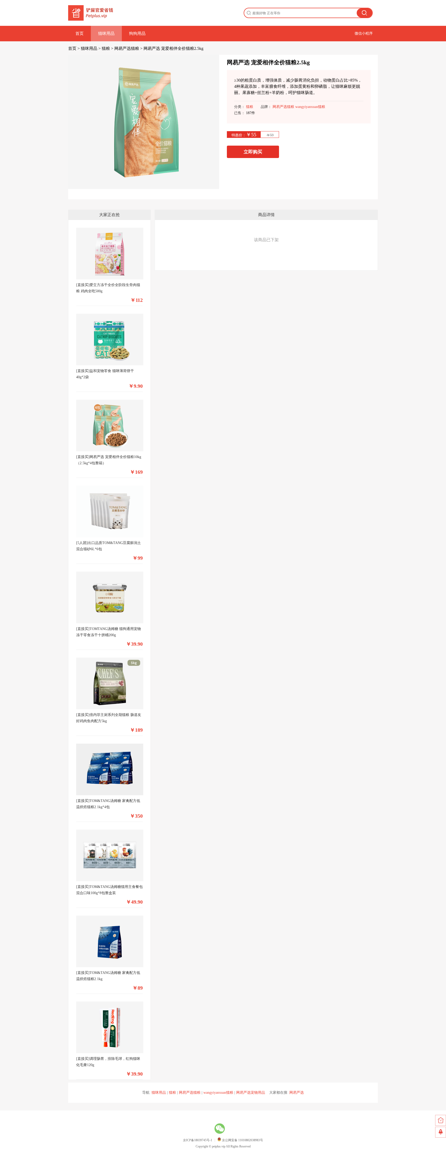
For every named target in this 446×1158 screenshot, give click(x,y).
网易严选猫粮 (126, 48)
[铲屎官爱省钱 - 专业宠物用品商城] (91, 13)
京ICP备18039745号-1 (197, 1140)
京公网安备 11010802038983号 (242, 1140)
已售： (239, 113)
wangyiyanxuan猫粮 (310, 107)
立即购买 (253, 151)
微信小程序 (364, 33)
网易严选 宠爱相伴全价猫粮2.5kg (173, 48)
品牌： (266, 107)
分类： (239, 107)
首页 (79, 33)
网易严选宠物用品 (250, 1092)
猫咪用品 (106, 33)
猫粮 (106, 48)
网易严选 (296, 1092)
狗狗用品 (137, 33)
